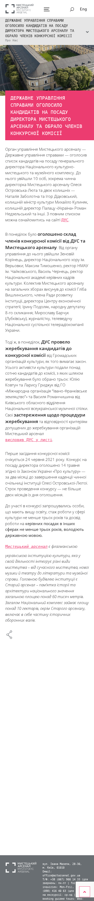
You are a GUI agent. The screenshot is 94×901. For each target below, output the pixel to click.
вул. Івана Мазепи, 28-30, (62, 864)
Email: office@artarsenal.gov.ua (61, 873)
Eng (83, 9)
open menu (46, 9)
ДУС (64, 220)
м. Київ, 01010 (53, 868)
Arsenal (19, 8)
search (72, 9)
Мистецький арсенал (26, 546)
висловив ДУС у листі (28, 440)
